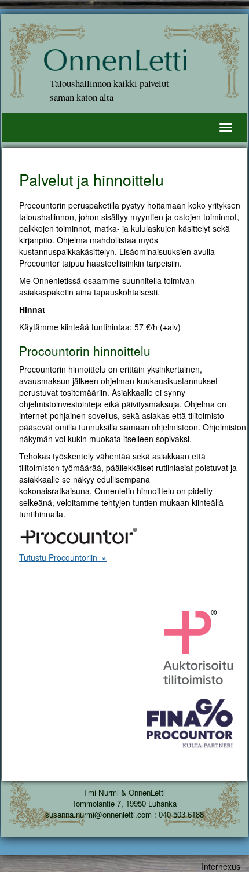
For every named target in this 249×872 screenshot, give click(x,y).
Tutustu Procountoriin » (63, 557)
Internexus (221, 866)
